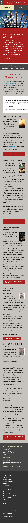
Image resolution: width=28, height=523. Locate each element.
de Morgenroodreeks (11, 83)
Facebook (6, 485)
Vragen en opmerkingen (10, 510)
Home (5, 477)
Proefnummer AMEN (9, 496)
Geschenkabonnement (9, 494)
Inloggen (20, 7)
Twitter (5, 483)
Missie (5, 500)
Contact (5, 454)
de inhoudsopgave (11, 146)
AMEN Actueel (7, 480)
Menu (2, 3)
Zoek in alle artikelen (9, 481)
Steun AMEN (7, 498)
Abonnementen (7, 492)
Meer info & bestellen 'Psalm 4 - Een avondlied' (13, 154)
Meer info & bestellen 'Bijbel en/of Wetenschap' (12, 221)
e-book (8, 149)
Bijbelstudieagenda (8, 516)
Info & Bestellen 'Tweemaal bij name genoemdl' (13, 282)
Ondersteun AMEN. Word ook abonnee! (13, 68)
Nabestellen (6, 508)
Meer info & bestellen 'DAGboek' (12, 338)
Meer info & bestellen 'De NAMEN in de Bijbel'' (14, 437)
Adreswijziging (7, 506)
